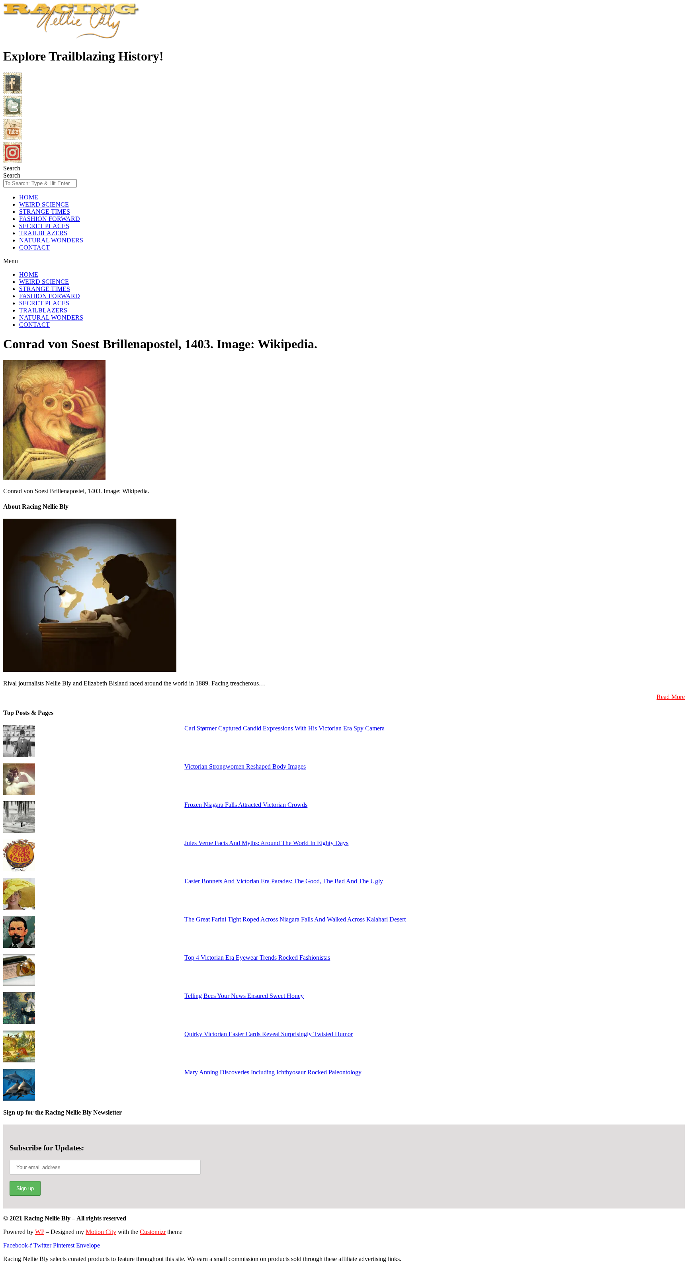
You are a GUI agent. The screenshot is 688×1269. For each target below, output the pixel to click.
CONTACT (34, 247)
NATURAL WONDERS (51, 240)
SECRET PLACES (44, 226)
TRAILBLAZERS (43, 233)
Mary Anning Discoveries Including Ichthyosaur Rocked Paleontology (273, 1072)
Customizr (153, 1231)
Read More (671, 696)
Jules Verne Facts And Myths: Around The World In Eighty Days (266, 842)
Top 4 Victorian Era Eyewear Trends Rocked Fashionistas (257, 957)
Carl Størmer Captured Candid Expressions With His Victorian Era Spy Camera (284, 728)
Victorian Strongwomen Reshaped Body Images (245, 766)
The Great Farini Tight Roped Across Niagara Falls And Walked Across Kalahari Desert (295, 919)
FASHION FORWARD (49, 218)
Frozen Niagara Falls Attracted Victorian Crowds (245, 804)
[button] (344, 261)
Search (11, 168)
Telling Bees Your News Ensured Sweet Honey (244, 995)
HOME (28, 197)
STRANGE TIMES (44, 211)
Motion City (101, 1231)
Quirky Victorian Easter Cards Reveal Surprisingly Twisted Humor (268, 1034)
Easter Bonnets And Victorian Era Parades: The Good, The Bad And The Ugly (283, 881)
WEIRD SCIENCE (44, 204)
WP (39, 1231)
